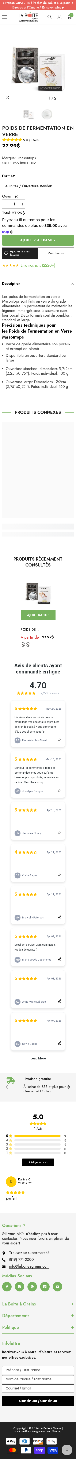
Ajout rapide (38, 615)
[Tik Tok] (45, 1286)
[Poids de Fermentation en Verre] (38, 592)
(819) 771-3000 (21, 1259)
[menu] (4, 17)
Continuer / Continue (38, 1400)
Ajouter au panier (38, 240)
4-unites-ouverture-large (28, 644)
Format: (8, 176)
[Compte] (59, 17)
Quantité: (10, 196)
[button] (62, 98)
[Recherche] (49, 17)
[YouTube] (57, 1286)
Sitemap (57, 1431)
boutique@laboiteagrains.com (32, 1431)
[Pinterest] (32, 1286)
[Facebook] (7, 1286)
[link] (38, 527)
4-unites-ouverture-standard (23, 644)
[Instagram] (19, 1286)
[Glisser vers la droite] (69, 1087)
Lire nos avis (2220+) (38, 265)
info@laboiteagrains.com (29, 1266)
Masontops (27, 158)
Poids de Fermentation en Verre (36, 630)
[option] (38, 66)
